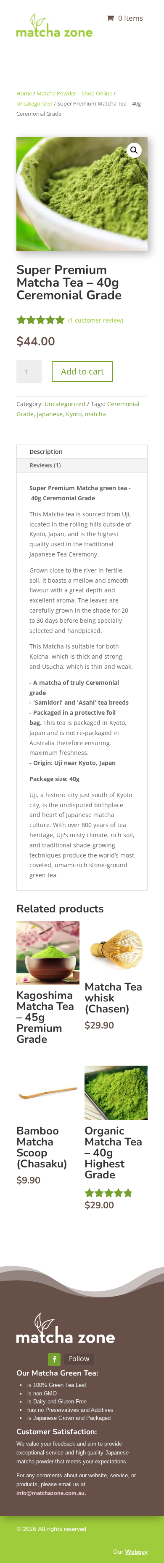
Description (46, 452)
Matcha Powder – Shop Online (74, 93)
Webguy (136, 1552)
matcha (95, 414)
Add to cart (82, 371)
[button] (134, 150)
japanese (50, 414)
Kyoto (74, 414)
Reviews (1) (45, 465)
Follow (79, 1358)
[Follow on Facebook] (54, 1359)
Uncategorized (34, 103)
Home (24, 93)
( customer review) (95, 320)
